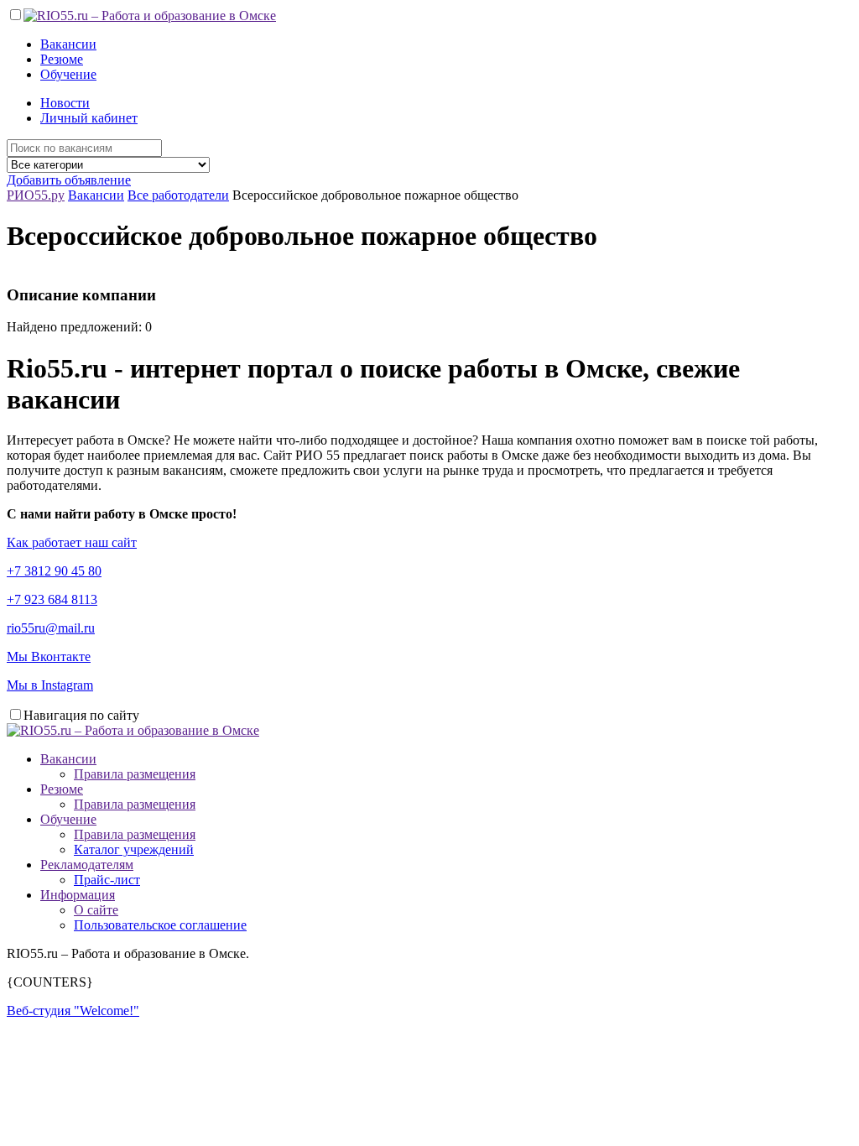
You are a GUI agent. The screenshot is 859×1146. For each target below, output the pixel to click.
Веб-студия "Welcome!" (73, 1010)
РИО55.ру (36, 195)
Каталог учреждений (134, 849)
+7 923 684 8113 (52, 599)
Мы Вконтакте (49, 656)
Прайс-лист (107, 880)
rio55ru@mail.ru (51, 628)
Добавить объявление (69, 180)
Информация (77, 895)
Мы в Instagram (50, 685)
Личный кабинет (89, 118)
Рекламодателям (86, 864)
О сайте (96, 910)
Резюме (61, 59)
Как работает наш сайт (72, 542)
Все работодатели (178, 195)
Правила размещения (134, 774)
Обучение (68, 74)
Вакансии (68, 44)
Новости (65, 103)
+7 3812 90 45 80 (54, 571)
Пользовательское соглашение (160, 925)
